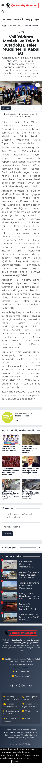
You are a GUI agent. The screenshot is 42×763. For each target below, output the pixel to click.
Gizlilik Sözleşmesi (12, 735)
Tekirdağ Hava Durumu (30, 698)
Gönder (7, 533)
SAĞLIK (28, 732)
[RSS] (30, 685)
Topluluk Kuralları (29, 735)
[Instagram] (21, 685)
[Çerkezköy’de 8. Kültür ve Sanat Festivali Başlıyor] (11, 439)
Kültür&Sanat (10, 732)
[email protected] (21, 667)
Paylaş (7, 108)
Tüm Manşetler (31, 711)
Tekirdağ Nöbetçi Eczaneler (11, 698)
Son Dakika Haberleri (10, 719)
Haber (21, 32)
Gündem (6, 19)
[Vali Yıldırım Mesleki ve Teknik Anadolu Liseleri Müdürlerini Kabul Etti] (21, 93)
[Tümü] (39, 547)
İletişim (11, 738)
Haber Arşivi (30, 718)
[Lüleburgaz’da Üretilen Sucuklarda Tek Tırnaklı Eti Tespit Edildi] (11, 461)
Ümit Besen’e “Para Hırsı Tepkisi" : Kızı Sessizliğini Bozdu (30, 471)
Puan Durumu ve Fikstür (11, 712)
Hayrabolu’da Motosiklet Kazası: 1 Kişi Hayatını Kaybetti (21, 26)
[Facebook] (12, 685)
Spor (37, 19)
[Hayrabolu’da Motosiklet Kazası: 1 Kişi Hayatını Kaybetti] (31, 439)
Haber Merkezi (11, 114)
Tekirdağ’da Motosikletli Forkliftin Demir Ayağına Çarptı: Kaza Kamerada (31, 495)
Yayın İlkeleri (28, 738)
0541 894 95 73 (22, 672)
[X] (17, 685)
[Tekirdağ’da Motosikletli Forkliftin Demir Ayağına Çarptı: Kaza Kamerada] (31, 484)
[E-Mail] (17, 421)
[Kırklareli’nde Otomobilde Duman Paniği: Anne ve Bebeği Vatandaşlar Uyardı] (11, 484)
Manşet (20, 732)
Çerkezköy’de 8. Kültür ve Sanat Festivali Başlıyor (9, 448)
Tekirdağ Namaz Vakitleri (10, 705)
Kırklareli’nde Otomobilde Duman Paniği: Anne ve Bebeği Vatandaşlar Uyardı (10, 495)
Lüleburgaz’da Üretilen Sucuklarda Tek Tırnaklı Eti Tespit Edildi (10, 472)
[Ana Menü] (3, 5)
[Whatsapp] (25, 685)
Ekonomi (18, 19)
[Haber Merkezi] (7, 417)
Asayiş (28, 19)
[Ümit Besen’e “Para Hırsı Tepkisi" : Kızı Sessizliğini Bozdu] (31, 461)
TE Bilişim (27, 744)
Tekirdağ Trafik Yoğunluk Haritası (30, 705)
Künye (19, 738)
